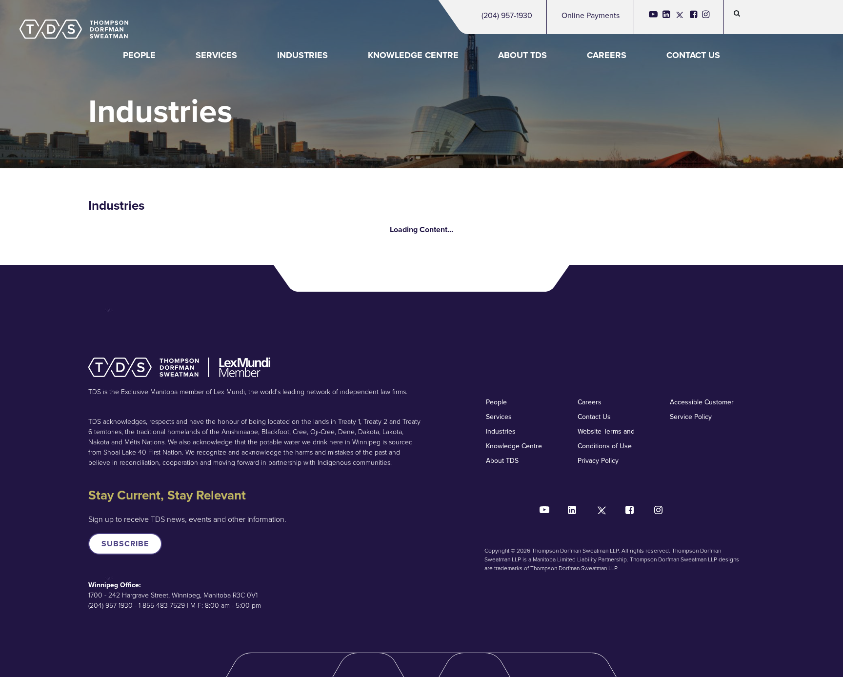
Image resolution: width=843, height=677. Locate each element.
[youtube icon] (653, 17)
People (139, 55)
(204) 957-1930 (507, 15)
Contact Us (693, 55)
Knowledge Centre (413, 55)
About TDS (522, 55)
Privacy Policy (598, 461)
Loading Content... (421, 229)
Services (216, 55)
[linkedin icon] (666, 17)
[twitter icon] (680, 17)
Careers (606, 55)
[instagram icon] (705, 17)
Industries (302, 55)
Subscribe (125, 543)
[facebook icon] (693, 17)
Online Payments (591, 15)
